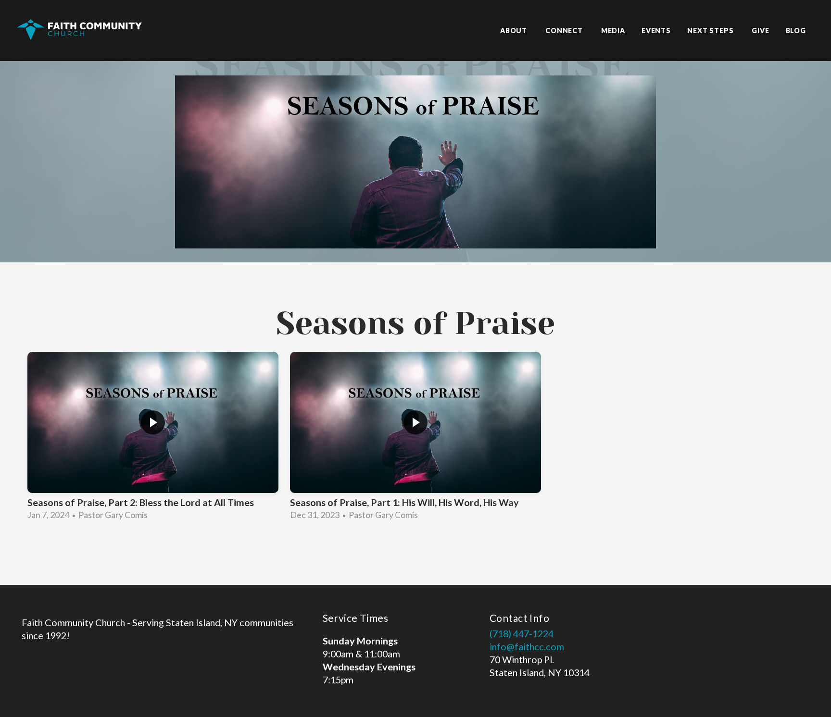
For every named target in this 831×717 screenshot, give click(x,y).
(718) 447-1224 (522, 633)
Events (656, 30)
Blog (796, 30)
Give (760, 30)
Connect (565, 30)
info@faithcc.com (527, 646)
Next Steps (711, 30)
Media (613, 30)
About (514, 30)
